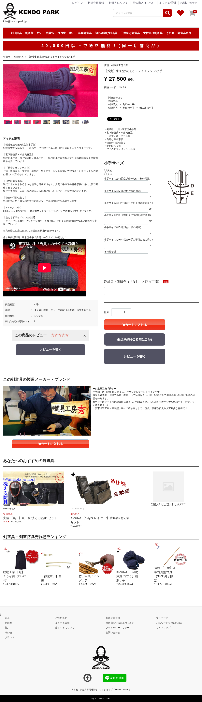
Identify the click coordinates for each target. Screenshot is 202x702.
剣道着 (29, 33)
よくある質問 (167, 2)
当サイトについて (64, 627)
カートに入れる (136, 324)
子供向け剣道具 (130, 33)
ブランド (9, 637)
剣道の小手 (129, 104)
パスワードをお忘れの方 (169, 622)
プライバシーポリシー (117, 627)
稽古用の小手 (146, 107)
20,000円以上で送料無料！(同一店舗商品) (101, 45)
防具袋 (50, 33)
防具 (7, 617)
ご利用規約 (61, 617)
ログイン (77, 2)
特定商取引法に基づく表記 (120, 622)
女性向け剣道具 (153, 33)
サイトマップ (163, 627)
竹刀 (39, 33)
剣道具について (118, 2)
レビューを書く (50, 349)
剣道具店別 (184, 33)
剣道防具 (16, 33)
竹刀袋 (61, 33)
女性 (109, 174)
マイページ (162, 617)
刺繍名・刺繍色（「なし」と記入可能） (132, 281)
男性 (109, 170)
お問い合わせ (188, 2)
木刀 (72, 33)
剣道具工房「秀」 (120, 65)
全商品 (6, 56)
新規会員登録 (96, 2)
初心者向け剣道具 (106, 33)
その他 (170, 33)
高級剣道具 (85, 33)
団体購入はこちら (144, 2)
